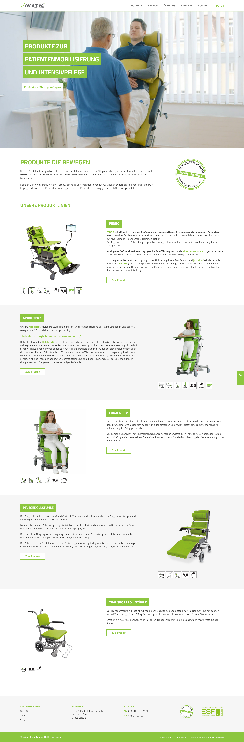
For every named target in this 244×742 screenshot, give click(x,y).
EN (222, 5)
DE (217, 5)
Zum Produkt (119, 280)
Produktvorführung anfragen (42, 87)
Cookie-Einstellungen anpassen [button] (207, 736)
